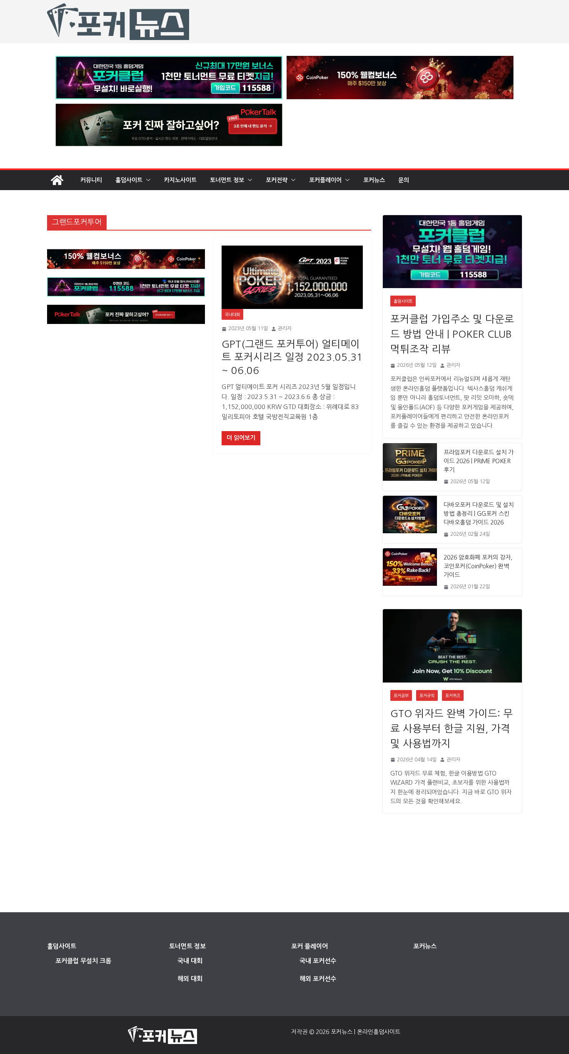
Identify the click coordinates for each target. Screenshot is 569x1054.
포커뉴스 (374, 180)
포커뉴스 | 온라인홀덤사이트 (365, 1032)
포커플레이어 (325, 180)
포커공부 (401, 695)
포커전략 (276, 180)
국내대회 (232, 314)
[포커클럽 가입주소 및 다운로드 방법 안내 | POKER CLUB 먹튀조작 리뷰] (452, 251)
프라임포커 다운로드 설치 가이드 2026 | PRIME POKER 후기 (479, 461)
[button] (146, 180)
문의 (403, 180)
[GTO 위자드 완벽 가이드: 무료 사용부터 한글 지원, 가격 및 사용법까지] (452, 645)
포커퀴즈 (452, 695)
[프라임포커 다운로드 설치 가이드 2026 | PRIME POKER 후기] (410, 467)
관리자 (285, 328)
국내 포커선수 (317, 961)
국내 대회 (189, 961)
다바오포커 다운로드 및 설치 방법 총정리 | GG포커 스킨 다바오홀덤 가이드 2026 (479, 513)
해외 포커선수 (317, 979)
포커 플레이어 (309, 946)
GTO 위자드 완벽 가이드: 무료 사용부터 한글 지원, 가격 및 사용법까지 (451, 728)
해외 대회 (189, 979)
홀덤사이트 (128, 180)
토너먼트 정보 (227, 180)
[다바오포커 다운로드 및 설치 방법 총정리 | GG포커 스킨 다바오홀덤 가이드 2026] (410, 519)
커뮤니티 (91, 180)
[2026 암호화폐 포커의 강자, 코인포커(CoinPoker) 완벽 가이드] (410, 572)
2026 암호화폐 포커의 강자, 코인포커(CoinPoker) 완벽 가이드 (478, 566)
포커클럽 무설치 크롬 (83, 961)
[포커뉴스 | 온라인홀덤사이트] (57, 180)
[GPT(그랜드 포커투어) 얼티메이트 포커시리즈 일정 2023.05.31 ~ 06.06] (292, 277)
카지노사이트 (180, 180)
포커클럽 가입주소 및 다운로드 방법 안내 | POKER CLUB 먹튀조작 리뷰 (452, 334)
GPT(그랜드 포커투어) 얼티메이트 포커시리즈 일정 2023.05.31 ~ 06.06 (292, 357)
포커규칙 (426, 695)
